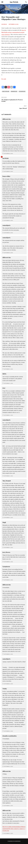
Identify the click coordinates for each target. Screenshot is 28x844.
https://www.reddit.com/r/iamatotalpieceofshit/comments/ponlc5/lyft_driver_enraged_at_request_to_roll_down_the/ (14, 828)
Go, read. (3, 79)
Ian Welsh (14, 2)
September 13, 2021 (8, 766)
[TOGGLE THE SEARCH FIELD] (26, 2)
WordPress (17, 841)
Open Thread (23, 108)
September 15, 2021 (8, 833)
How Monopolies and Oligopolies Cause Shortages (13, 18)
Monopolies (14, 91)
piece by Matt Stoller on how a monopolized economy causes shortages (13, 32)
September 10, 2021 (14, 24)
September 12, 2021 (8, 654)
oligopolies (22, 91)
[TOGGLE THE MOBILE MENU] (2, 2)
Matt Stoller (5, 91)
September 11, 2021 (8, 383)
